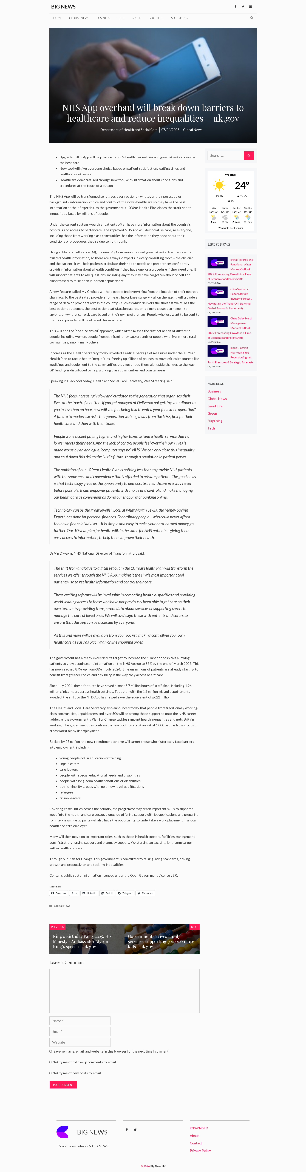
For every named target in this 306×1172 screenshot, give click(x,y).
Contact (196, 1143)
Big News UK (158, 1166)
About (194, 1136)
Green (136, 17)
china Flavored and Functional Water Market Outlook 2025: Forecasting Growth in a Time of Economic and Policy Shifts (230, 269)
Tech (121, 17)
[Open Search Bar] (252, 17)
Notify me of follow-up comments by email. (84, 1062)
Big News (63, 6)
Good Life (156, 17)
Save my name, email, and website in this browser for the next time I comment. (111, 1051)
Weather (223, 228)
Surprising (179, 17)
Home (57, 17)
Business (103, 17)
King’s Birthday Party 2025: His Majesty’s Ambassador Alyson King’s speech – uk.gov (82, 941)
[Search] (249, 155)
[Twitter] (243, 7)
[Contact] (250, 7)
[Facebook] (236, 7)
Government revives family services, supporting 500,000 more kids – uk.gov (161, 941)
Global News (79, 17)
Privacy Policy (200, 1150)
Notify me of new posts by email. (76, 1073)
